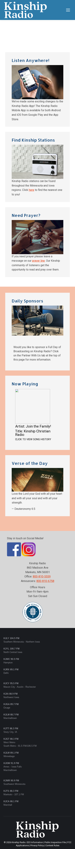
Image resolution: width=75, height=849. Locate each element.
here (31, 190)
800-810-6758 (45, 581)
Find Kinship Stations (33, 140)
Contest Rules (52, 845)
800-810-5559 (42, 576)
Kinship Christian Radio (32, 433)
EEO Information (35, 842)
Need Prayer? (26, 215)
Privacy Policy (37, 845)
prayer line (38, 260)
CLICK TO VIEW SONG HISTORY (33, 439)
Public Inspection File (55, 842)
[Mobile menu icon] (68, 10)
